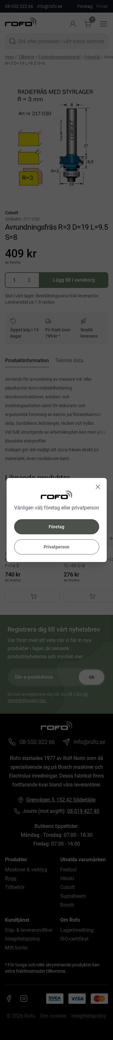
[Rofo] (56, 495)
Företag (56, 526)
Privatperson (56, 546)
